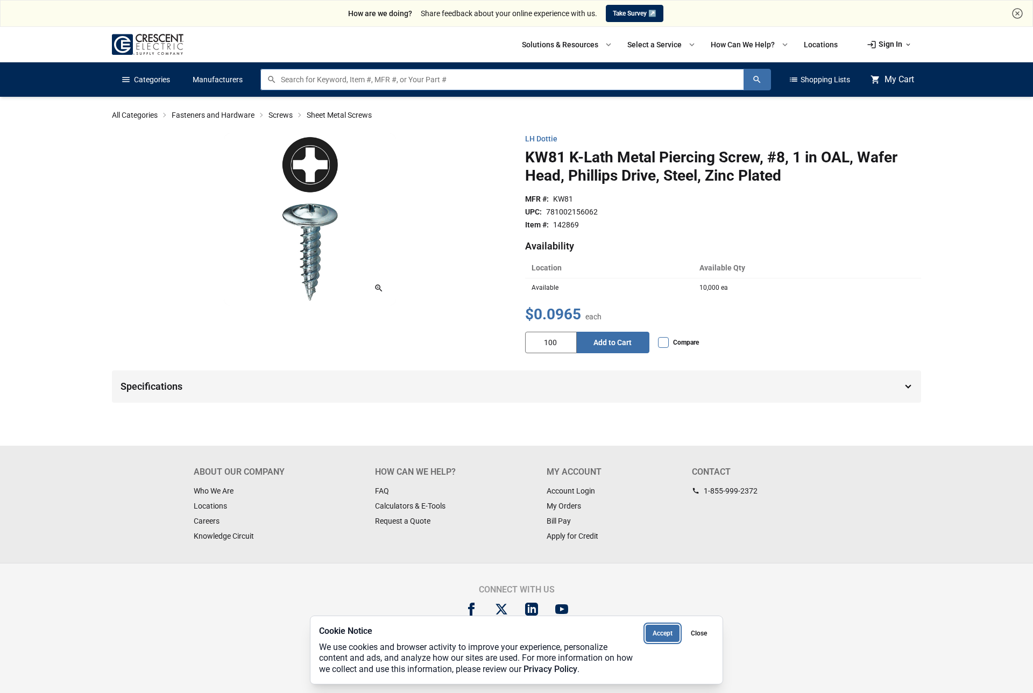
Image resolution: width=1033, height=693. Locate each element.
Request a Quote (402, 521)
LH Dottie (541, 138)
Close (699, 633)
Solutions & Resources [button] (567, 44)
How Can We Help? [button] (750, 44)
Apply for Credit (572, 536)
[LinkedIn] (531, 609)
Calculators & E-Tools (410, 506)
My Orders (564, 506)
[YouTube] (561, 609)
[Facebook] (471, 609)
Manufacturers (218, 79)
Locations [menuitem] (821, 44)
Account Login (571, 491)
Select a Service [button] (662, 44)
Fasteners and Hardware (213, 115)
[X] (501, 609)
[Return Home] (147, 44)
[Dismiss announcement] (1017, 13)
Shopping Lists (819, 79)
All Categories (135, 115)
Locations (210, 506)
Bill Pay (559, 521)
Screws (280, 115)
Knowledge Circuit (224, 536)
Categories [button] (145, 79)
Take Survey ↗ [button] (634, 13)
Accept (663, 633)
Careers (207, 521)
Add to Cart (612, 342)
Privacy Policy (550, 669)
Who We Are (214, 491)
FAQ (382, 491)
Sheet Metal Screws (339, 115)
